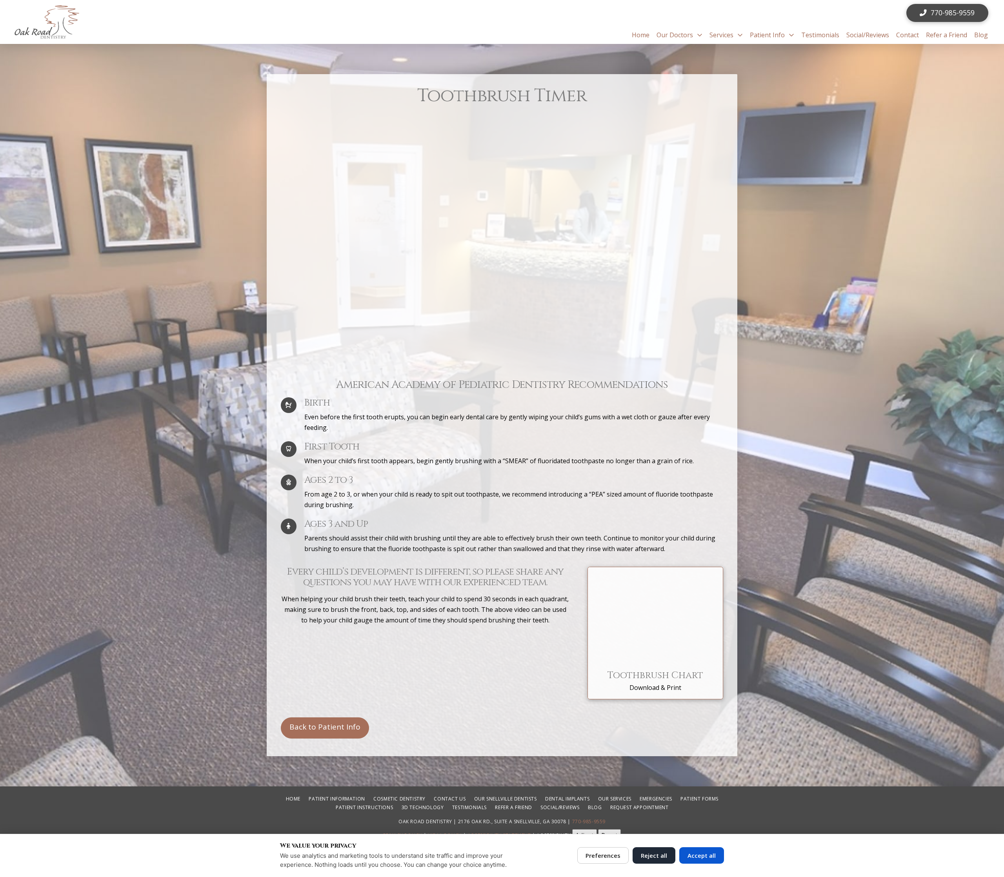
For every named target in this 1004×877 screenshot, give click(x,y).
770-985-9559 (589, 821)
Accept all (702, 855)
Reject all (654, 855)
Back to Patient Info (324, 727)
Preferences (603, 855)
